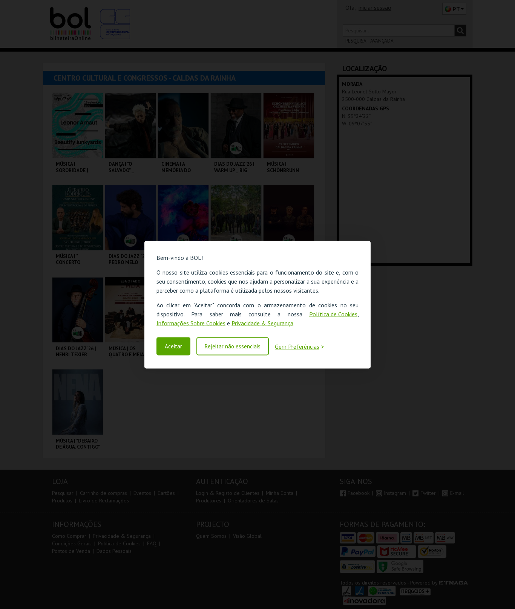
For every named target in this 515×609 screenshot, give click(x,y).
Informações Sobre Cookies (190, 323)
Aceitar (173, 346)
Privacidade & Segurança (262, 323)
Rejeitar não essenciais (233, 346)
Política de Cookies (333, 313)
